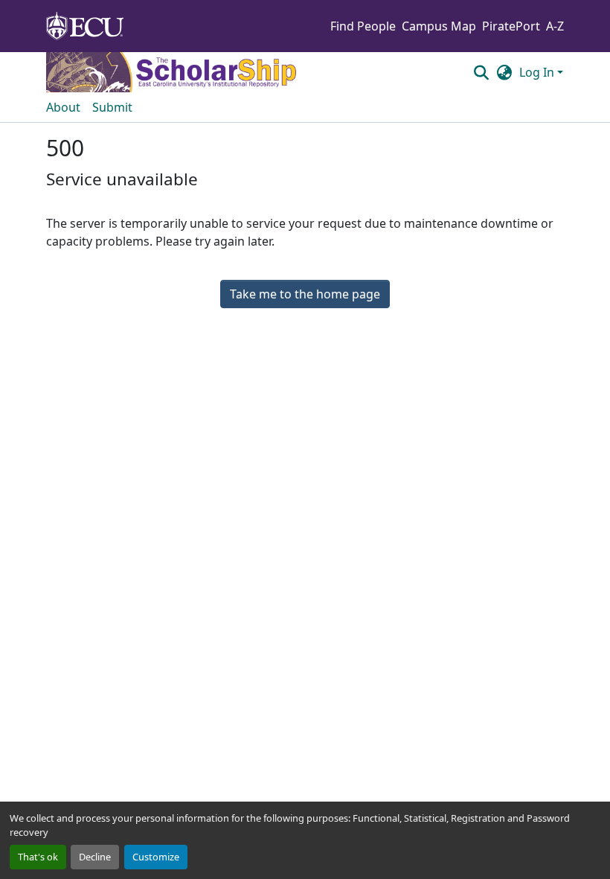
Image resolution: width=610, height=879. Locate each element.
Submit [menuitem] (112, 107)
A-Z (555, 26)
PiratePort (511, 26)
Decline (95, 856)
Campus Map (439, 26)
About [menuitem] (63, 107)
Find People (363, 26)
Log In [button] (538, 72)
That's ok (38, 856)
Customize (155, 856)
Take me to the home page (305, 294)
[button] (481, 72)
